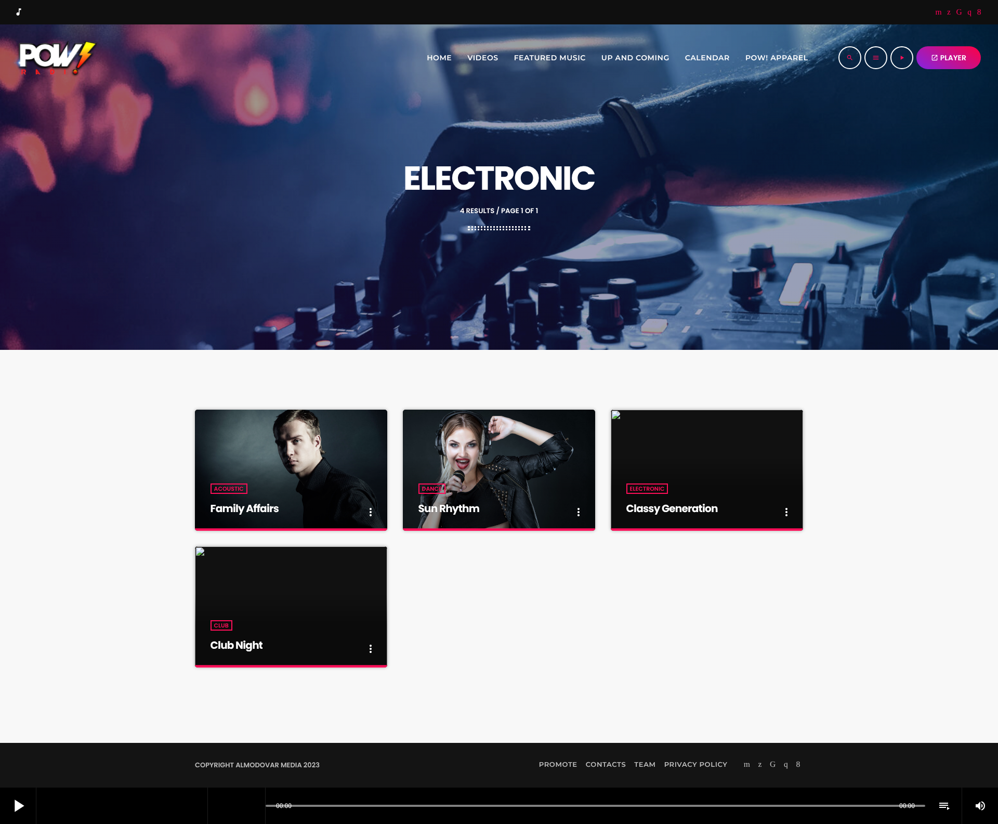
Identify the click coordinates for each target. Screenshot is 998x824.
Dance (432, 489)
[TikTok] (959, 12)
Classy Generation (672, 508)
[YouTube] (938, 12)
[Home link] (55, 58)
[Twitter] (949, 12)
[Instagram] (969, 12)
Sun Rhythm (448, 508)
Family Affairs (245, 508)
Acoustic (229, 489)
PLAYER (948, 58)
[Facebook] (979, 12)
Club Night (237, 645)
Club (221, 625)
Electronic (647, 489)
